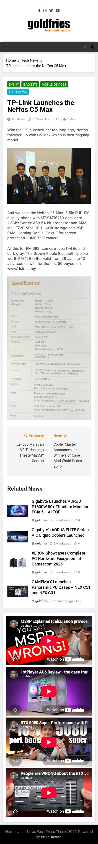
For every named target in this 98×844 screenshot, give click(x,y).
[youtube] (57, 10)
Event (14, 84)
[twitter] (51, 10)
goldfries (18, 119)
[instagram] (45, 10)
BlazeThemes (51, 837)
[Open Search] (85, 46)
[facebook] (39, 10)
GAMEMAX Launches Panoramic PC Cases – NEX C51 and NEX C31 (61, 587)
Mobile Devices (54, 84)
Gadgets (30, 84)
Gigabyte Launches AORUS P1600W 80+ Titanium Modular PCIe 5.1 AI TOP (60, 507)
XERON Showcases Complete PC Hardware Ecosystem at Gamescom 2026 (58, 558)
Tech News (18, 91)
